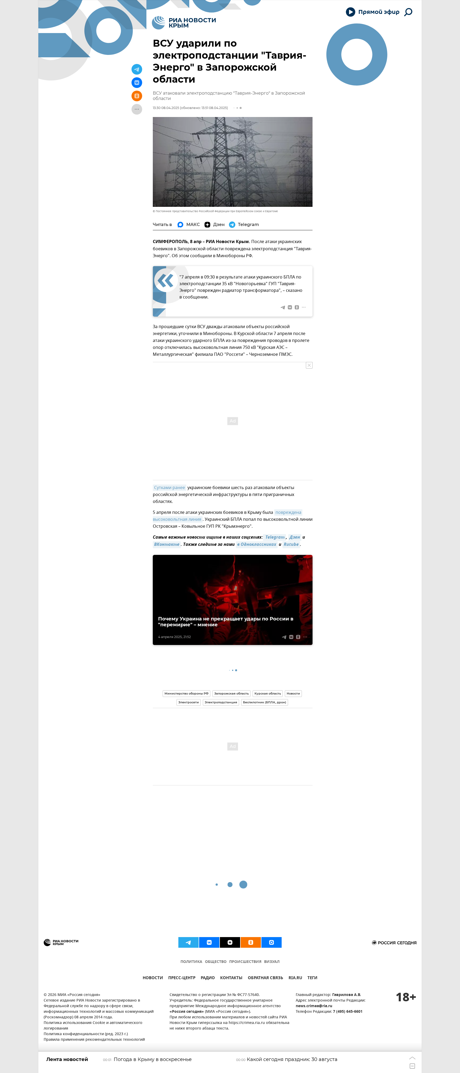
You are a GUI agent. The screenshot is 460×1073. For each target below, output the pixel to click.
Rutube (291, 544)
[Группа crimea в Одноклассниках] (251, 942)
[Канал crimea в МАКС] (271, 942)
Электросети (188, 702)
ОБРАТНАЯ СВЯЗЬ (265, 978)
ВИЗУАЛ (272, 962)
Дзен (295, 537)
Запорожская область (231, 693)
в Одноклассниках (256, 544)
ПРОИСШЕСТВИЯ (245, 962)
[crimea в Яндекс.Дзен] (230, 942)
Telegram (274, 537)
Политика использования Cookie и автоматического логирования (93, 1026)
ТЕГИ (312, 978)
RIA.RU (295, 978)
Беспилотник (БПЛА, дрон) (264, 702)
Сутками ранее (169, 488)
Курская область (267, 693)
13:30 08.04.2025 (166, 108)
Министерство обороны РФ (186, 693)
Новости (293, 693)
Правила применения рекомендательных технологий (94, 1040)
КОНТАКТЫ (231, 978)
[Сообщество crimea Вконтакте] (209, 942)
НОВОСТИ (153, 978)
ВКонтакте (166, 544)
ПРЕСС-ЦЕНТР (181, 978)
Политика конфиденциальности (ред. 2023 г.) (86, 1034)
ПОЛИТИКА (191, 962)
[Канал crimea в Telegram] (188, 942)
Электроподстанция (221, 702)
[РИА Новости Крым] (184, 23)
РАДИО (208, 978)
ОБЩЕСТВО (216, 962)
